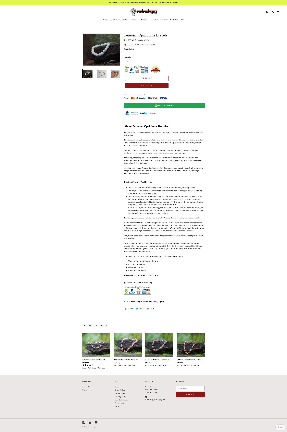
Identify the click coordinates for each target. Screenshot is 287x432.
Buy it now (146, 85)
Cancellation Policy (121, 400)
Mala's (84, 390)
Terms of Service (121, 403)
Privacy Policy (120, 393)
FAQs (117, 406)
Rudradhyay (91, 427)
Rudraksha (86, 387)
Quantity (128, 57)
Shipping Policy (120, 397)
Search (117, 387)
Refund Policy (120, 390)
